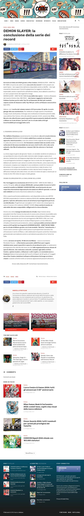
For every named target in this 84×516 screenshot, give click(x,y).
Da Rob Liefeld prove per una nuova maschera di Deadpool (68, 75)
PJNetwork (6, 512)
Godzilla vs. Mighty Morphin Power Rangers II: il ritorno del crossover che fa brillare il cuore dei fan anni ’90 (45, 485)
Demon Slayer (42, 276)
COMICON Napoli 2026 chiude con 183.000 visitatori (38, 439)
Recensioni (39, 21)
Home (5, 21)
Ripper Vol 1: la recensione (43, 492)
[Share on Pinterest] (22, 49)
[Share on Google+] (19, 49)
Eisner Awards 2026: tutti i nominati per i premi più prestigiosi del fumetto (40, 423)
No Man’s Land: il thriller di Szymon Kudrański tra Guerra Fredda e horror (72, 132)
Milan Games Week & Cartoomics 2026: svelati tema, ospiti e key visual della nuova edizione (40, 406)
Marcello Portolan (14, 44)
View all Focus (29, 453)
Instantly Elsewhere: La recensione (67, 120)
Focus (54, 21)
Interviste (47, 21)
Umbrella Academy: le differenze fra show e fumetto (69, 53)
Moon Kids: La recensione (43, 500)
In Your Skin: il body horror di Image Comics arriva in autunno (48, 342)
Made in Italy (30, 21)
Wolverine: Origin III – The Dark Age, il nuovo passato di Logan (20, 359)
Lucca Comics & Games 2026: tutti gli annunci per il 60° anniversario (39, 388)
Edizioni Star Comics (52, 276)
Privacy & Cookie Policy (63, 499)
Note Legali (76, 512)
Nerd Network (62, 21)
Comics (23, 21)
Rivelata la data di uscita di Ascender (68, 97)
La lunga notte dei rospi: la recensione (44, 476)
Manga (17, 21)
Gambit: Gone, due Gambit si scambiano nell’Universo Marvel (48, 357)
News (11, 21)
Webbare (21, 512)
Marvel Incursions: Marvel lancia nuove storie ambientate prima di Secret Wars (19, 343)
